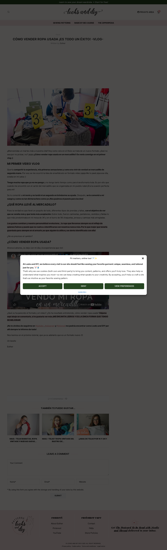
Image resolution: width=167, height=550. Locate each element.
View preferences (124, 286)
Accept (43, 286)
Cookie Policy (82, 292)
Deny (83, 286)
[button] (143, 258)
